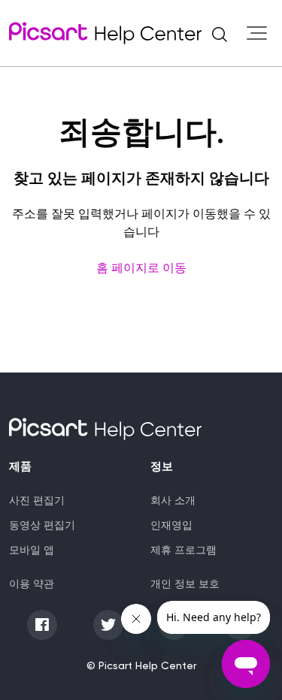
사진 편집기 (37, 500)
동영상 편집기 (42, 525)
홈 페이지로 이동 (141, 268)
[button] (220, 33)
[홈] (105, 33)
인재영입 (171, 525)
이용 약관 (31, 584)
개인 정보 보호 (185, 584)
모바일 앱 (31, 550)
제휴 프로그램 (183, 550)
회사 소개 (173, 500)
